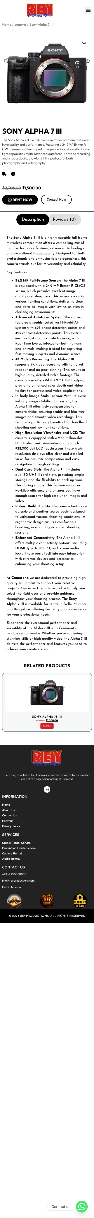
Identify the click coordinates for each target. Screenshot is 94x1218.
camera (20, 24)
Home (6, 24)
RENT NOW (22, 200)
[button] (88, 10)
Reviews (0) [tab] (64, 219)
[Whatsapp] (82, 1207)
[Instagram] (47, 789)
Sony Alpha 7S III (47, 717)
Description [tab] (33, 219)
